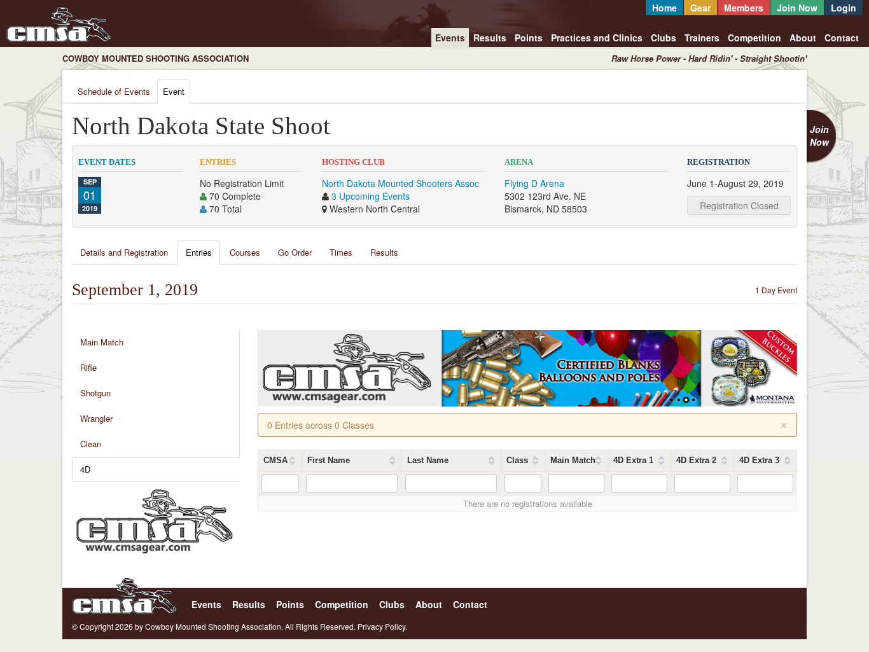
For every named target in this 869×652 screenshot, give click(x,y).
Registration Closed (739, 205)
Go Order (295, 252)
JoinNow (819, 135)
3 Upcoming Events (370, 196)
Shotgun (95, 393)
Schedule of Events (114, 91)
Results (489, 37)
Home (664, 7)
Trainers (702, 37)
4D (85, 469)
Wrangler (96, 418)
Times (341, 252)
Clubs (663, 37)
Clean (90, 444)
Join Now (797, 7)
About (802, 37)
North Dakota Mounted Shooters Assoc (400, 183)
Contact (841, 37)
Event (173, 91)
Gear (700, 7)
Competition (754, 37)
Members (743, 7)
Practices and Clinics (597, 37)
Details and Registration (124, 252)
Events (450, 37)
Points (529, 37)
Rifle (88, 367)
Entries (199, 252)
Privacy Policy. (382, 626)
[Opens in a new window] (154, 519)
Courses (245, 252)
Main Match (101, 342)
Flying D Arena (534, 183)
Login (843, 7)
